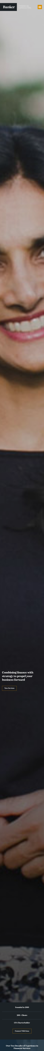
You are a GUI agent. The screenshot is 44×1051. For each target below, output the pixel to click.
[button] (40, 7)
